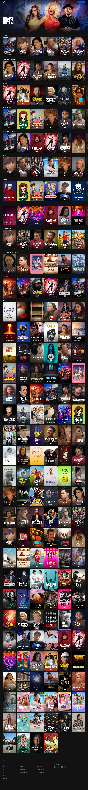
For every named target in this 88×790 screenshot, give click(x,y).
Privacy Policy (22, 769)
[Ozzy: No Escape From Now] (23, 620)
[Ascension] (37, 353)
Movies (4, 769)
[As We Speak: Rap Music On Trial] (23, 353)
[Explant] (9, 455)
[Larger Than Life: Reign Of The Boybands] (64, 538)
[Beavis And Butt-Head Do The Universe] (78, 353)
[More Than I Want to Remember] (23, 599)
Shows (4, 768)
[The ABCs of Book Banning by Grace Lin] (37, 311)
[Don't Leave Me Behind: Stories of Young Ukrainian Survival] (37, 435)
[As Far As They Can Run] (9, 353)
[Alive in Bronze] (9, 332)
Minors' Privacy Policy (24, 772)
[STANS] (64, 661)
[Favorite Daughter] (37, 455)
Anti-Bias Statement (41, 774)
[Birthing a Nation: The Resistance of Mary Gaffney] (37, 373)
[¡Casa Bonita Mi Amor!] (78, 373)
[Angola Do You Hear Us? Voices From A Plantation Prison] (51, 332)
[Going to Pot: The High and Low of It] (64, 476)
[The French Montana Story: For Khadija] (9, 476)
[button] (9, 46)
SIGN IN (73, 1)
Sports (4, 774)
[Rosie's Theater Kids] (51, 640)
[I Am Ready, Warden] (64, 496)
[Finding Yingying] (51, 455)
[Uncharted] (78, 722)
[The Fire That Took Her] (64, 455)
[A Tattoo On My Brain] (9, 702)
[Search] (55, 2)
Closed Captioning (40, 768)
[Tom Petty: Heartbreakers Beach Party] (37, 722)
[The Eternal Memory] (64, 435)
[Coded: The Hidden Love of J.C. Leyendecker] (51, 414)
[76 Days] (23, 311)
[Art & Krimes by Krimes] (78, 332)
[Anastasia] (37, 332)
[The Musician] (37, 599)
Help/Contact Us (40, 766)
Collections (5, 771)
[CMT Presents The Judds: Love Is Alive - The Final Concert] (23, 538)
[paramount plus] (7, 2)
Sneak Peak (5, 778)
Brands (4, 775)
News (4, 777)
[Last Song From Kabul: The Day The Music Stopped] (23, 558)
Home (4, 766)
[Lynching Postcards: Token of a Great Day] (64, 558)
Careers (38, 771)
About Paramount (40, 772)
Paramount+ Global (6, 780)
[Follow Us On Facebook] (54, 767)
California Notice (23, 774)
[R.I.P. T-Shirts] (64, 620)
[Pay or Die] (51, 620)
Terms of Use (22, 766)
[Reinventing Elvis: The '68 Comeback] (9, 640)
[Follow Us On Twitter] (58, 767)
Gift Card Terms (23, 768)
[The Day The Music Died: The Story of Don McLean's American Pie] (23, 435)
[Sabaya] (78, 661)
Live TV (4, 772)
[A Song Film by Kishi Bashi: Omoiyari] (51, 681)
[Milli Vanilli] (9, 599)
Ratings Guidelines (40, 769)
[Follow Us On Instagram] (65, 767)
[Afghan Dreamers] (78, 311)
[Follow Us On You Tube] (62, 767)
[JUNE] (37, 538)
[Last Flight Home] (9, 558)
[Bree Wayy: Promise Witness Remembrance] (51, 373)
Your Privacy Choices (24, 771)
